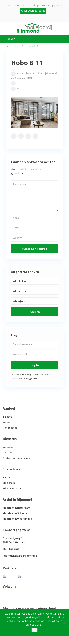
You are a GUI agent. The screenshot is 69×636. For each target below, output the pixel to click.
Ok (34, 629)
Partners (8, 477)
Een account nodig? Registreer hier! (30, 374)
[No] (64, 622)
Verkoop (8, 447)
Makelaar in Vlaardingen (17, 518)
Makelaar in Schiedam (16, 513)
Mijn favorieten (12, 488)
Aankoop (8, 452)
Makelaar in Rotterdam (16, 507)
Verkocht (8, 422)
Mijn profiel (9, 483)
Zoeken (34, 312)
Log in (34, 365)
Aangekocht (10, 427)
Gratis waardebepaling (16, 458)
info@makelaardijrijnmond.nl (49, 5)
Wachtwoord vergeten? (24, 378)
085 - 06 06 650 (16, 5)
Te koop (7, 416)
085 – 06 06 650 (11, 549)
